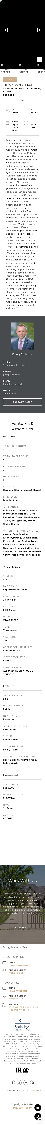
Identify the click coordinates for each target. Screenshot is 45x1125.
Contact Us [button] (22, 928)
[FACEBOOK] (12, 1082)
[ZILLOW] (32, 1082)
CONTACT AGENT (22, 402)
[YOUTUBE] (25, 1082)
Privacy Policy (22, 1108)
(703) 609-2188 (11, 375)
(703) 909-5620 (16, 999)
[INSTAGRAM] (19, 1082)
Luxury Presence (30, 1090)
